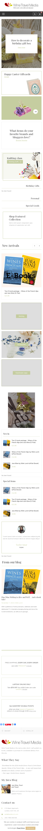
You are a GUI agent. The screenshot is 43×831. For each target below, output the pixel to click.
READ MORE (4, 591)
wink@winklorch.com (11, 814)
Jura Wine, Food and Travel (17, 786)
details (29, 666)
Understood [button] (30, 828)
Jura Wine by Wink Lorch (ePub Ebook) (25, 463)
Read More (21, 828)
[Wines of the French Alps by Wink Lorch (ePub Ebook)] (6, 454)
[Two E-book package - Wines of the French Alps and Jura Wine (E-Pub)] (6, 443)
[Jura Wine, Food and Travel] (6, 788)
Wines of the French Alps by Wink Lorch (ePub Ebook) (25, 453)
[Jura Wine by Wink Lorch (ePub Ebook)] (6, 466)
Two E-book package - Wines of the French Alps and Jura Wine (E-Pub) (24, 441)
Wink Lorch (34, 601)
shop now (32, 711)
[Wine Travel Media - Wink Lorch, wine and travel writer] (21, 5)
